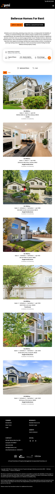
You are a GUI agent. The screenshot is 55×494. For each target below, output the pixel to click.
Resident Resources (34, 423)
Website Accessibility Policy (29, 476)
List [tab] (5, 72)
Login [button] (7, 427)
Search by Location (14, 51)
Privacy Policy (5, 470)
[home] (5, 6)
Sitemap (49, 469)
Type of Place (12, 57)
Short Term (9, 425)
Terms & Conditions (15, 470)
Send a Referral (33, 432)
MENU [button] (53, 6)
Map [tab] (9, 72)
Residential (9, 423)
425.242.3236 (50, 1)
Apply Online (17, 25)
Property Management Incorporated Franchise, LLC (33, 461)
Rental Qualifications (34, 25)
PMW (44, 469)
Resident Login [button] (33, 425)
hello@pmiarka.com (11, 447)
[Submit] (49, 58)
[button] (30, 441)
